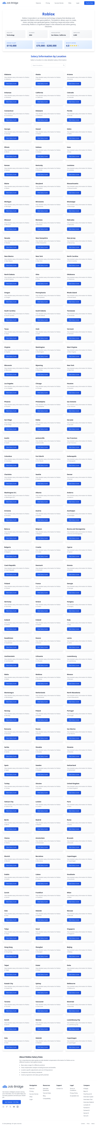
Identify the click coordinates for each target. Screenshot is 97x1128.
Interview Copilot (88, 1097)
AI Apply (86, 1088)
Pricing (48, 3)
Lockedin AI (87, 1105)
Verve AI (86, 1116)
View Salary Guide (11, 83)
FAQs (69, 3)
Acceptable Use (74, 1096)
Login (77, 3)
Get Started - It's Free (11, 1102)
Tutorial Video (47, 1093)
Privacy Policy (74, 1093)
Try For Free (89, 3)
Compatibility (47, 1098)
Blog (44, 1096)
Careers (83, 1123)
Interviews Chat (88, 1099)
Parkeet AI (86, 1107)
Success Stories (59, 3)
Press (88, 1123)
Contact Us (59, 1088)
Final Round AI (88, 1094)
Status (93, 1123)
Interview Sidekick (89, 1102)
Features (38, 3)
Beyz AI (86, 1091)
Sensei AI (86, 1113)
